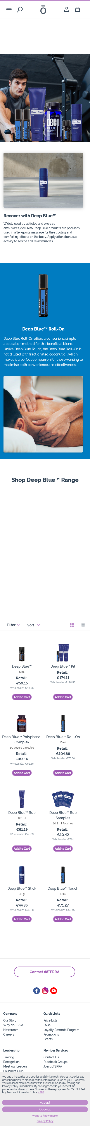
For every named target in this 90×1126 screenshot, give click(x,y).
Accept (45, 1102)
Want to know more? (45, 1115)
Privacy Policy (45, 1121)
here (41, 1092)
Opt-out (45, 1109)
